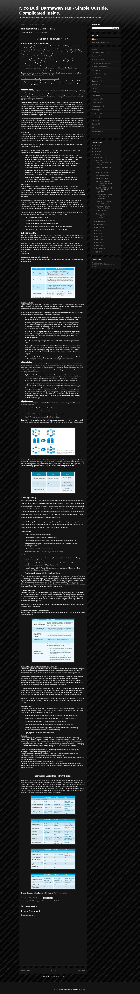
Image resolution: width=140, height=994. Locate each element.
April (98, 239)
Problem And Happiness (104, 211)
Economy (95, 81)
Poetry (94, 117)
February (99, 245)
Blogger (83, 989)
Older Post (81, 971)
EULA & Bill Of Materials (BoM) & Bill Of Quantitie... (104, 190)
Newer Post (25, 971)
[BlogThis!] (46, 898)
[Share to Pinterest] (52, 898)
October (99, 221)
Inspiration (95, 99)
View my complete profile (100, 42)
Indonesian (96, 95)
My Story (95, 113)
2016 (96, 149)
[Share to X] (48, 898)
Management (96, 106)
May (98, 236)
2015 (96, 151)
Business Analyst (98, 59)
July (98, 230)
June (98, 233)
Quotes (94, 120)
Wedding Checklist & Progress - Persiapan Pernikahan (104, 183)
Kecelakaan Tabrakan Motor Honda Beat (103, 207)
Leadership (96, 102)
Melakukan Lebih (102, 178)
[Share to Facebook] (50, 898)
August (99, 227)
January (99, 248)
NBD (96, 39)
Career (94, 70)
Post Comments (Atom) (57, 976)
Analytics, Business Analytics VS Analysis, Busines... (104, 216)
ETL (93, 88)
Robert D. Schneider (60, 893)
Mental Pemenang (102, 175)
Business (95, 56)
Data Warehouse (44, 901)
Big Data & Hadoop (32, 901)
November (100, 160)
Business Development (100, 63)
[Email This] (44, 898)
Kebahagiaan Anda (102, 172)
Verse (94, 135)
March (98, 242)
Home (53, 971)
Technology (59, 901)
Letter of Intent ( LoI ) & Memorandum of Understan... (104, 196)
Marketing (95, 110)
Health (94, 92)
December (100, 157)
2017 (96, 146)
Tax (93, 127)
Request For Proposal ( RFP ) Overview (104, 202)
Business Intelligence (99, 66)
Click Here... (44, 32)
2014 (96, 155)
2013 (96, 252)
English (52, 901)
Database (95, 77)
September (100, 224)
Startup (94, 124)
